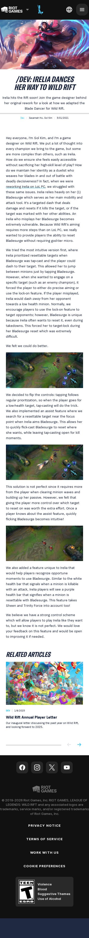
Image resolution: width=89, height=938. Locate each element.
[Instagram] (37, 767)
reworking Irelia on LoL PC (25, 186)
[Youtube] (67, 767)
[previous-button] (69, 745)
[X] (52, 767)
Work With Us (44, 852)
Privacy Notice (44, 825)
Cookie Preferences (44, 866)
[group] (44, 699)
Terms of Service (44, 839)
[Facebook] (22, 767)
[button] (22, 117)
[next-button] (79, 745)
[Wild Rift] (40, 9)
